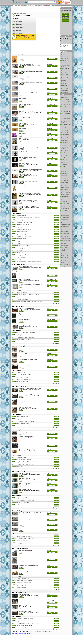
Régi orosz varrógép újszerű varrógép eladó (25, 500)
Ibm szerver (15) (64, 88)
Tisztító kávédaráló (65, 217)
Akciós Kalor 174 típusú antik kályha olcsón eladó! (29, 528)
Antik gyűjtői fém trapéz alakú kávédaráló (28, 200)
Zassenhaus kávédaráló (65, 264)
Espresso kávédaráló (65, 191)
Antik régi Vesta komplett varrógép (26, 308)
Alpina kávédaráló (64, 132)
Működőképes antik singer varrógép (24, 425)
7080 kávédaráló (64, 178)
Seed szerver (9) (64, 90)
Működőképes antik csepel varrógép (24, 374)
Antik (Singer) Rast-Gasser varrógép (26, 443)
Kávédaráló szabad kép (21, 254)
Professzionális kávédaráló (66, 240)
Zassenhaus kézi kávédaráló (64, 148)
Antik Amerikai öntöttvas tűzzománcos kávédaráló (29, 193)
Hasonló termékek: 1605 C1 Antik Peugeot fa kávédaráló (30, 169)
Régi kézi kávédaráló (21, 248)
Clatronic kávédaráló (65, 199)
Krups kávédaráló (64, 245)
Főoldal (12, 633)
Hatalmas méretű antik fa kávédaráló (26, 146)
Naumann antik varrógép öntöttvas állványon (28, 565)
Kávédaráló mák (64, 154)
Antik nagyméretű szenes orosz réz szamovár (25, 498)
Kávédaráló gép (64, 168)
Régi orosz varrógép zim (21, 505)
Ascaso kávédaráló (65, 196)
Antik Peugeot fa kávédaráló (25, 174)
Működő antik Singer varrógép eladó (26, 394)
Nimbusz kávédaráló (65, 251)
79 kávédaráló (64, 164)
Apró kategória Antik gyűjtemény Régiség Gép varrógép (30, 449)
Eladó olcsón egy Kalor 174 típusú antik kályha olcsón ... (30, 512)
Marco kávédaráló (64, 222)
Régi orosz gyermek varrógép (22, 504)
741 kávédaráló (64, 161)
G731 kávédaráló (64, 180)
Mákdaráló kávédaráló (65, 183)
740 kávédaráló (64, 157)
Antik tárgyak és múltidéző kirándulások (24, 236)
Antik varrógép (20, 466)
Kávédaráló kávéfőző (65, 136)
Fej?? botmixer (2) (64, 56)
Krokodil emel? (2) (65, 68)
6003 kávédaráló (64, 229)
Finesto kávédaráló (65, 212)
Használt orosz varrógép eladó (23, 502)
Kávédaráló (16, 13)
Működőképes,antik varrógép (25, 611)
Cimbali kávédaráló (65, 235)
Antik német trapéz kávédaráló (23, 224)
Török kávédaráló (64, 130)
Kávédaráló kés (64, 159)
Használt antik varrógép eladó (22, 381)
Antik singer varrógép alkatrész (23, 423)
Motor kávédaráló (64, 213)
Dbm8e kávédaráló (65, 233)
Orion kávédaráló (64, 243)
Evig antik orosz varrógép (22, 497)
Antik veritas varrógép (17, 33)
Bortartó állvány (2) (65, 83)
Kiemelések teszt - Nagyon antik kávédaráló (28, 92)
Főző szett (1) (64, 75)
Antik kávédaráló (20, 5)
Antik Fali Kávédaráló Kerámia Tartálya (27, 157)
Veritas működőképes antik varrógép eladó (25, 618)
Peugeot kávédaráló (65, 242)
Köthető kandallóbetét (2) (66, 70)
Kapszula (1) (63, 52)
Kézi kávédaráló (64, 140)
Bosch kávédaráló (64, 189)
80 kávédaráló (64, 152)
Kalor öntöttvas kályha (21, 543)
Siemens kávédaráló (65, 258)
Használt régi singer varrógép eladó (24, 339)
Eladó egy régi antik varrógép (25, 313)
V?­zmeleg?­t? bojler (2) (65, 62)
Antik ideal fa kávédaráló (22, 220)
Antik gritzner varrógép (65, 113)
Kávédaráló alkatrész (65, 194)
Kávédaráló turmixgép (65, 260)
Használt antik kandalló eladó (22, 296)
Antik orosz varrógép (17, 28)
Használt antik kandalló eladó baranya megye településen (28, 294)
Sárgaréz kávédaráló (21, 257)
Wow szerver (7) (64, 86)
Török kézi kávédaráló (65, 126)
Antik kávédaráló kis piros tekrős (26, 104)
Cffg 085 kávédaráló (65, 220)
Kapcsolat (29, 633)
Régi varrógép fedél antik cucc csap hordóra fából (26, 332)
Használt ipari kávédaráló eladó (23, 245)
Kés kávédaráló (64, 171)
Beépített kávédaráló (65, 187)
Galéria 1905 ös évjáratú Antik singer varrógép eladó (30, 388)
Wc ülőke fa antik (20, 240)
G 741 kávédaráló (64, 173)
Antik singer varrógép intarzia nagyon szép (25, 418)
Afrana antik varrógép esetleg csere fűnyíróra (25, 464)
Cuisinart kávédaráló (65, 201)
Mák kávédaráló (64, 175)
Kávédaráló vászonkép (21, 255)
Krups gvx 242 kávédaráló (66, 192)
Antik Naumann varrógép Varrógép (26, 557)
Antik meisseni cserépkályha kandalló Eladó (28, 273)
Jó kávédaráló (64, 162)
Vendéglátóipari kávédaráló (64, 128)
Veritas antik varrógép (21, 619)
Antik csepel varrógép (51, 5)
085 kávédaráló (64, 166)
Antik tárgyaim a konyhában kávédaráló (24, 222)
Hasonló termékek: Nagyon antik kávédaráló (28, 75)
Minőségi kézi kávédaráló (66, 144)
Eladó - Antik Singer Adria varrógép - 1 (27, 431)
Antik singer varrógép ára (22, 462)
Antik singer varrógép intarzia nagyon (24, 419)
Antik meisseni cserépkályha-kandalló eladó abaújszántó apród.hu (29, 301)
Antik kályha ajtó (64, 115)
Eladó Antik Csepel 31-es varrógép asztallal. (28, 359)
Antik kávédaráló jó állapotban (25, 81)
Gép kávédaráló (64, 155)
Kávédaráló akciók (20, 259)
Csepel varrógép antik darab (22, 372)
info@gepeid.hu (19, 38)
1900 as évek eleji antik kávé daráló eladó (27, 206)
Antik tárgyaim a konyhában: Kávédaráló (27, 185)
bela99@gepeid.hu (26, 36)
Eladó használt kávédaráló (22, 247)
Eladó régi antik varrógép (24, 319)
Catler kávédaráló (64, 236)
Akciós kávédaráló (64, 182)
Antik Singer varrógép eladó (25, 399)
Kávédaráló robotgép (65, 262)
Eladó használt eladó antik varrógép (24, 459)
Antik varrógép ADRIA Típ (25, 483)
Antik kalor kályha (17, 30)
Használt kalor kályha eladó (22, 540)
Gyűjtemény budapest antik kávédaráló (24, 218)
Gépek (13, 5)
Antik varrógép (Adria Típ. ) (25, 473)
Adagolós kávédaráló (65, 198)
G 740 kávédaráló (64, 176)
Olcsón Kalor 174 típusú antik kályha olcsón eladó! (29, 522)
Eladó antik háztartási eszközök (23, 299)
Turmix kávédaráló (65, 219)
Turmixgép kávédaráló (65, 266)
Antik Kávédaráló (22, 133)
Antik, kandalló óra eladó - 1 (25, 279)
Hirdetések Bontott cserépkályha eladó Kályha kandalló (30, 284)
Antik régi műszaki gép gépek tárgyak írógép (25, 337)
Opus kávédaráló (64, 247)
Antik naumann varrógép (18, 31)
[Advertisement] (34, 9)
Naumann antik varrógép (21, 583)
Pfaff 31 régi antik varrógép (25, 325)
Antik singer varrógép (17, 25)
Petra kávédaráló (64, 257)
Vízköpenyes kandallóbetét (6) (64, 81)
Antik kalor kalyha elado (21, 534)
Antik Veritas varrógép (24, 594)
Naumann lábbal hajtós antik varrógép (27, 571)
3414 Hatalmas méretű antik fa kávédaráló (28, 151)
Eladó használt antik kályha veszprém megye (25, 538)
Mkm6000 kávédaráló (65, 206)
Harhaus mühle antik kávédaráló (23, 225)
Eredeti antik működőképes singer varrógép (25, 421)
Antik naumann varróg (21, 587)
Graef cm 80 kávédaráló (66, 205)
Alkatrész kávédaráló (65, 208)
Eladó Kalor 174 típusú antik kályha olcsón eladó (29, 517)
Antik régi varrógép (41, 5)
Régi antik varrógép (21, 335)
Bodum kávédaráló (65, 226)
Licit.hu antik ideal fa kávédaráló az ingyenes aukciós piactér (28, 217)
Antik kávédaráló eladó (21, 215)
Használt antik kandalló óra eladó (23, 292)
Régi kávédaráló (20, 250)
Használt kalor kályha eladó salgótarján (24, 536)
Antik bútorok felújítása (21, 238)
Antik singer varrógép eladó (22, 416)
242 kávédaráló (64, 169)
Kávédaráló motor (64, 255)
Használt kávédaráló (21, 252)
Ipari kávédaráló (64, 142)
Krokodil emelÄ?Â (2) (65, 54)
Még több (57, 303)
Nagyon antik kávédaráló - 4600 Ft (26, 86)
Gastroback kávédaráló (65, 238)
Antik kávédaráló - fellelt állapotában (26, 111)
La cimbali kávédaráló (65, 203)
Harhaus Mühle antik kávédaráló (26, 64)
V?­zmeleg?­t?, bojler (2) (65, 60)
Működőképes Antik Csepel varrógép (26, 348)
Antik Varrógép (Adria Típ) (25, 489)
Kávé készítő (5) (64, 58)
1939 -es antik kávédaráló (24, 117)
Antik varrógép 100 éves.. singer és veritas (27, 605)
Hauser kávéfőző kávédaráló (64, 138)
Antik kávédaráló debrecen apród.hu (24, 229)
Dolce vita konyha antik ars (22, 234)
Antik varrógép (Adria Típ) (24, 478)
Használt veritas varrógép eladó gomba (24, 625)
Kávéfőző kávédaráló (65, 134)
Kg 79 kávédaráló (64, 150)
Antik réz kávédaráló (23, 138)
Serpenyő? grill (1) (64, 74)
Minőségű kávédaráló (65, 224)
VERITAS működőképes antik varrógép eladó (28, 599)
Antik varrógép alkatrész (18, 27)
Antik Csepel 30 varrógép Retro (25, 364)
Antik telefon (19, 243)
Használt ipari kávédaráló (66, 124)
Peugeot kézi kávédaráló (66, 145)
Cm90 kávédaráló (64, 227)
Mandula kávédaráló (65, 215)
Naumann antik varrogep (21, 585)
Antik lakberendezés (21, 241)
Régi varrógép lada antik (21, 334)
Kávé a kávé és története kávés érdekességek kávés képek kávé (29, 261)
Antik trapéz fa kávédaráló (24, 163)
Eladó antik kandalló (30, 5)
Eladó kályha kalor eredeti (22, 541)
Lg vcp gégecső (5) (65, 72)
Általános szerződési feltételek (20, 633)
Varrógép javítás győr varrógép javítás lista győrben (27, 461)
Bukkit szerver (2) (64, 92)
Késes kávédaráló (64, 231)
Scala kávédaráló (64, 210)
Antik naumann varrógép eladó (25, 550)
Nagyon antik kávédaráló (22, 231)
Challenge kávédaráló (65, 185)
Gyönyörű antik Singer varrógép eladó (27, 436)
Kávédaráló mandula (65, 253)
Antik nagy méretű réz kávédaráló (26, 180)
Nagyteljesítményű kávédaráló (64, 250)
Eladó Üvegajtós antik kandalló (25, 266)
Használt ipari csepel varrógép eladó (24, 379)
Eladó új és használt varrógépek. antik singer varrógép (27, 341)
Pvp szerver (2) (64, 85)
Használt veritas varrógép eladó (23, 627)
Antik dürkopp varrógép (66, 116)
